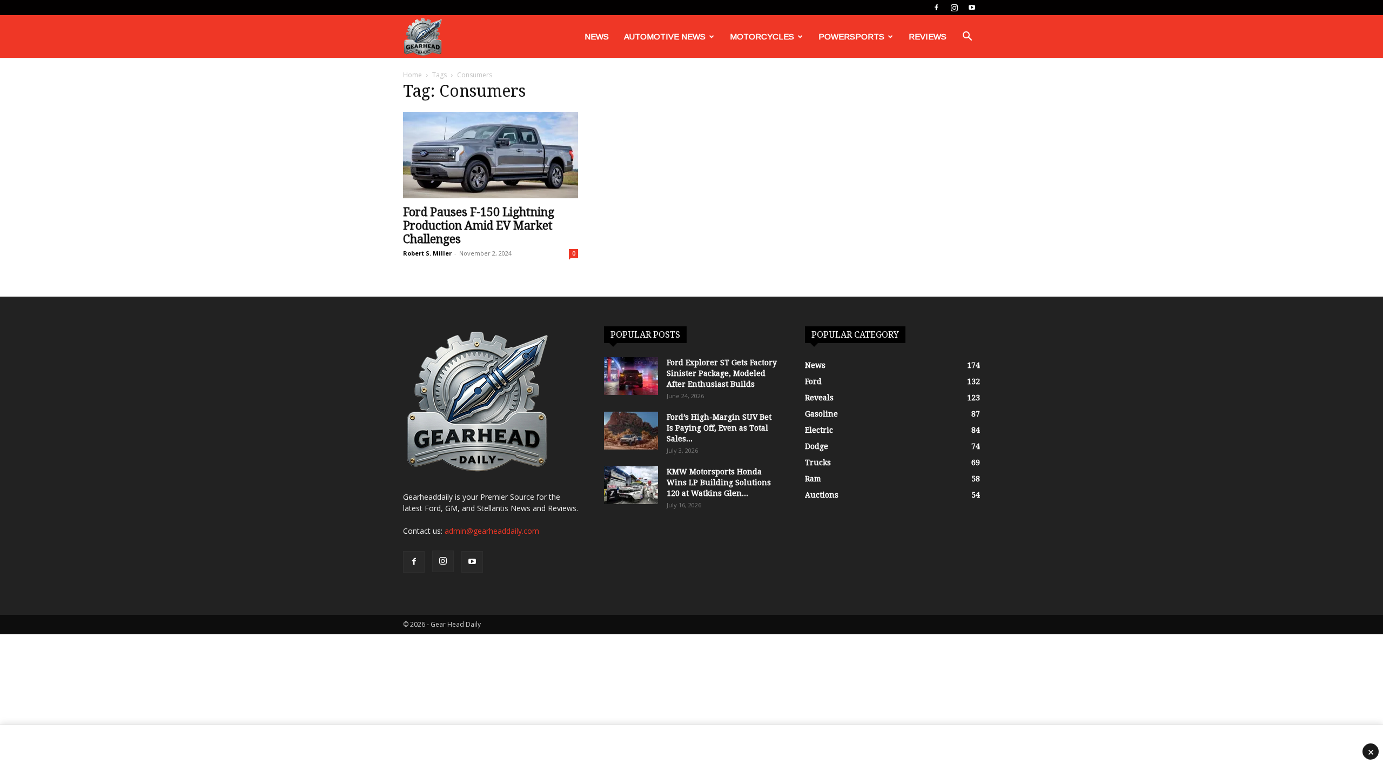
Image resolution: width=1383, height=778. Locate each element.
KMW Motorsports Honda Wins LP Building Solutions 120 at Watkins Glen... (719, 482)
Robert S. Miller (427, 253)
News (597, 36)
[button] (967, 37)
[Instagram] (954, 7)
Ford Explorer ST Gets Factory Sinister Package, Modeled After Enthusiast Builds (722, 373)
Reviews (927, 36)
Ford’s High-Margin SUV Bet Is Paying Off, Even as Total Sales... (719, 428)
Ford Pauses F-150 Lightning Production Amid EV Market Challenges (478, 225)
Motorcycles (762, 36)
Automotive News (665, 36)
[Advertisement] (691, 751)
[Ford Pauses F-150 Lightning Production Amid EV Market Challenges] (490, 155)
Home (412, 74)
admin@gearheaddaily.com (492, 531)
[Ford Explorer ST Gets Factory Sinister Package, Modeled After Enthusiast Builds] (631, 376)
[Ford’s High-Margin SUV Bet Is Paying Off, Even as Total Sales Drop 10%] (631, 431)
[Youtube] (972, 7)
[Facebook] (936, 7)
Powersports (851, 36)
